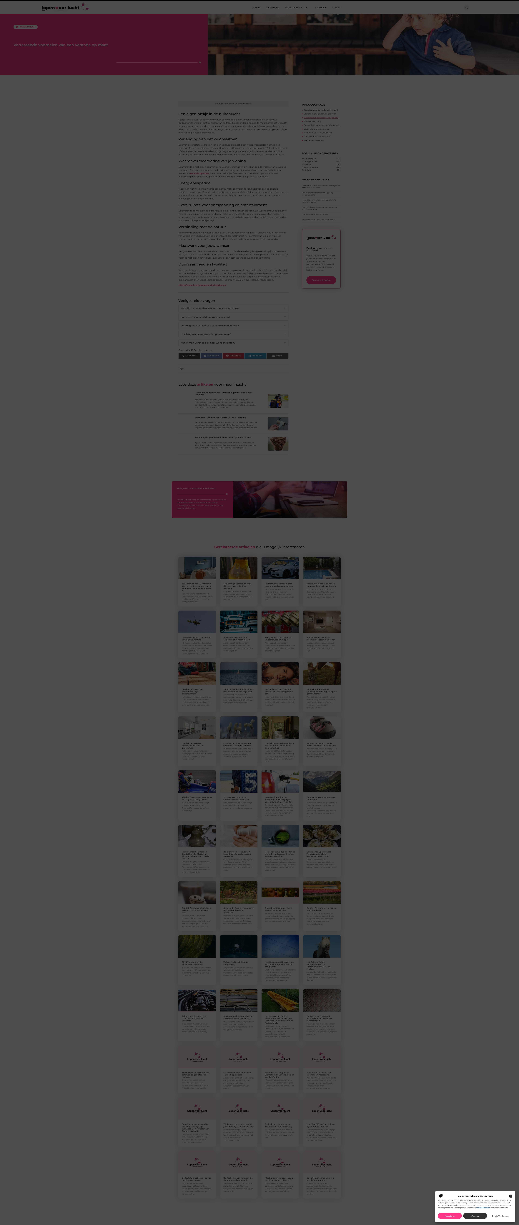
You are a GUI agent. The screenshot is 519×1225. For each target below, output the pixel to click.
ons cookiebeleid (483, 1208)
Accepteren (450, 1216)
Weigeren (475, 1216)
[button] (511, 1196)
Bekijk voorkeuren (500, 1216)
